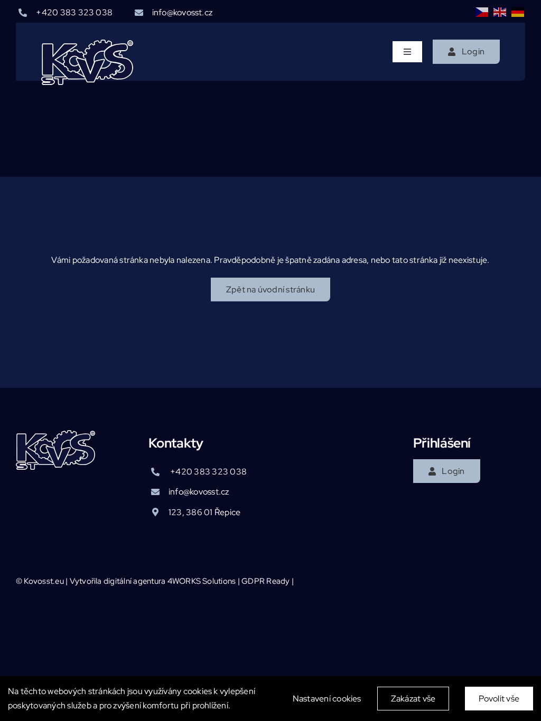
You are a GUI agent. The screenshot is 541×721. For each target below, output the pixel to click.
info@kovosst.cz (182, 12)
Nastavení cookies (327, 698)
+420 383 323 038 (74, 12)
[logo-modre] (87, 43)
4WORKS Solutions (201, 581)
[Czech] (482, 11)
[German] (518, 11)
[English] (500, 11)
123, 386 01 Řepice (204, 512)
